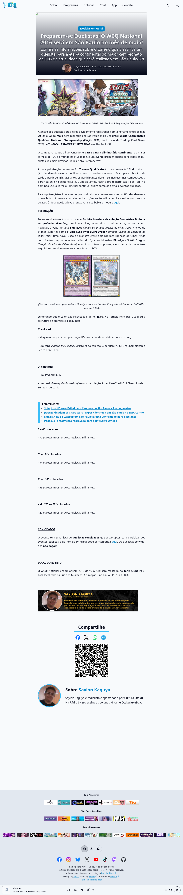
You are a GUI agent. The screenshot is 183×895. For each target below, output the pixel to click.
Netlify (113, 876)
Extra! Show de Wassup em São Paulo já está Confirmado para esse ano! (90, 416)
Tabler (92, 876)
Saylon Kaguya (82, 66)
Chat (103, 5)
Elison (76, 876)
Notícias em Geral (91, 28)
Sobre (54, 5)
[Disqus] (91, 749)
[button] (168, 5)
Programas (70, 5)
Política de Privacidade (91, 879)
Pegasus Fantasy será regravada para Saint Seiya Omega (80, 420)
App (114, 5)
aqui (116, 202)
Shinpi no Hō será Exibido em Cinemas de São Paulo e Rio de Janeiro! (87, 408)
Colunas (89, 5)
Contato (127, 5)
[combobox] (75, 889)
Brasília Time (107, 873)
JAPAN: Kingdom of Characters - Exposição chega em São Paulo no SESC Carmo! (94, 412)
